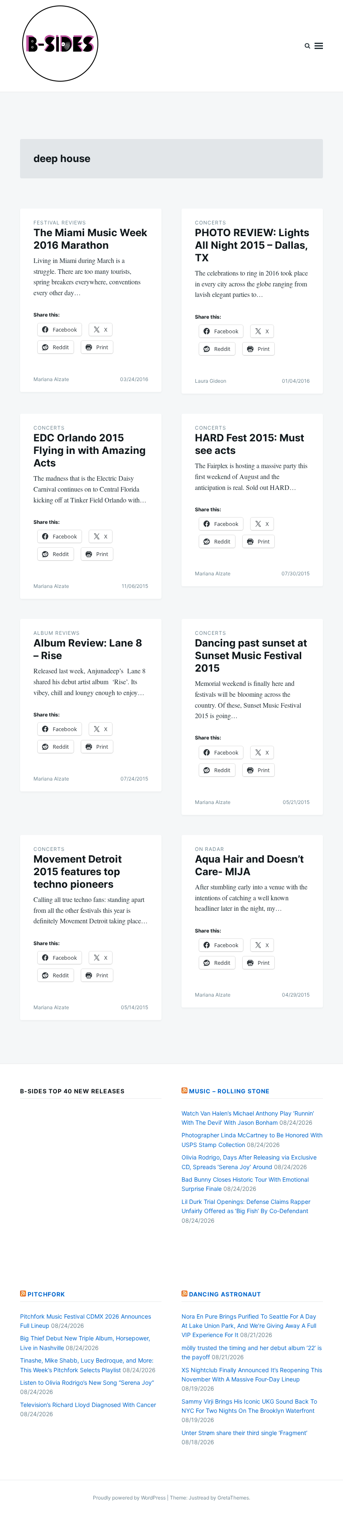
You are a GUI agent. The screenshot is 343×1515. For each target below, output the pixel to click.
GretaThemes (233, 1497)
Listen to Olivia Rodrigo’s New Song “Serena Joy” (87, 1382)
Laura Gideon (210, 381)
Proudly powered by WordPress (130, 1497)
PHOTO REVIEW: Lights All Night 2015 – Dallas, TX (252, 245)
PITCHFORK (46, 1294)
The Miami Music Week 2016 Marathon (90, 239)
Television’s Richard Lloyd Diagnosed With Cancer (88, 1404)
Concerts (210, 222)
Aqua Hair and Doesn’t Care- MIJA (249, 865)
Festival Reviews (59, 222)
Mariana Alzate (51, 379)
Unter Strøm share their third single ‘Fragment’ (244, 1432)
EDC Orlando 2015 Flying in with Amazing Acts (89, 450)
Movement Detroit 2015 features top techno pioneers (77, 871)
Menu (319, 46)
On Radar (209, 849)
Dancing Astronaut (225, 1294)
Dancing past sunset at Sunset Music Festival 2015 (251, 655)
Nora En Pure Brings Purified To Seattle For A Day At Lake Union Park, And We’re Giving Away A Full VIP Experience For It (249, 1326)
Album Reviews (56, 633)
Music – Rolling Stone (229, 1091)
